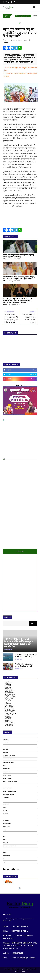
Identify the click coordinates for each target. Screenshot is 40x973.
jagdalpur (6, 820)
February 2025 (9, 706)
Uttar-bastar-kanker (9, 846)
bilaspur (5, 752)
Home (23, 971)
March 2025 (8, 705)
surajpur (5, 842)
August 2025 (9, 698)
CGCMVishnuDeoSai (8, 762)
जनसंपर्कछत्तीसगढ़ (6, 855)
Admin (7, 881)
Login (16, 971)
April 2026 (8, 687)
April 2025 (8, 704)
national (6, 833)
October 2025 (9, 695)
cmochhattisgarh (8, 794)
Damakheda (6, 797)
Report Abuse (11, 869)
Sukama (5, 839)
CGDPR (4, 765)
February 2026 (9, 690)
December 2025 (10, 693)
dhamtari (6, 804)
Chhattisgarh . (7, 778)
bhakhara (6, 749)
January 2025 (9, 708)
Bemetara (5, 746)
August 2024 (9, 715)
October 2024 (9, 712)
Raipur (5, 836)
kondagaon (6, 826)
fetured (5, 817)
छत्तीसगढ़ (4, 852)
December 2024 (10, 709)
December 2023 (10, 726)
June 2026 (8, 684)
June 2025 (8, 701)
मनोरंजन (4, 862)
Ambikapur (6, 743)
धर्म (3, 859)
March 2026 (8, 689)
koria (4, 830)
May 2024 (8, 719)
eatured (5, 810)
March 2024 (8, 721)
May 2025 (8, 702)
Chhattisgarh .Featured (15, 16)
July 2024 (7, 716)
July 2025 (7, 699)
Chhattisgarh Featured (10, 784)
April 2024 (8, 720)
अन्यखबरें (4, 849)
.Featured (5, 739)
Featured (6, 42)
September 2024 (10, 713)
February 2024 (9, 723)
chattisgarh (6, 768)
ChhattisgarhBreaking (9, 791)
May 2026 (8, 686)
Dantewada (6, 801)
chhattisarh (6, 772)
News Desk (8, 882)
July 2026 (7, 683)
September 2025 (10, 697)
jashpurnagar (7, 823)
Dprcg (4, 807)
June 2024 (8, 717)
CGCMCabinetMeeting (9, 759)
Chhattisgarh (7, 775)
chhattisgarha (7, 788)
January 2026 (9, 691)
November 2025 (10, 694)
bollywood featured (9, 755)
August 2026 (9, 682)
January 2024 (9, 724)
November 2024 (10, 710)
